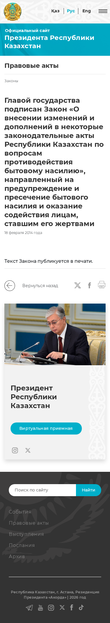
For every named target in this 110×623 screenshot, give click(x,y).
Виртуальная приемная (46, 428)
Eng (86, 11)
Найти (88, 490)
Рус (71, 11)
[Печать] (102, 284)
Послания (22, 545)
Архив (17, 556)
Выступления (26, 534)
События (20, 512)
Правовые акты (29, 523)
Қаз (55, 11)
